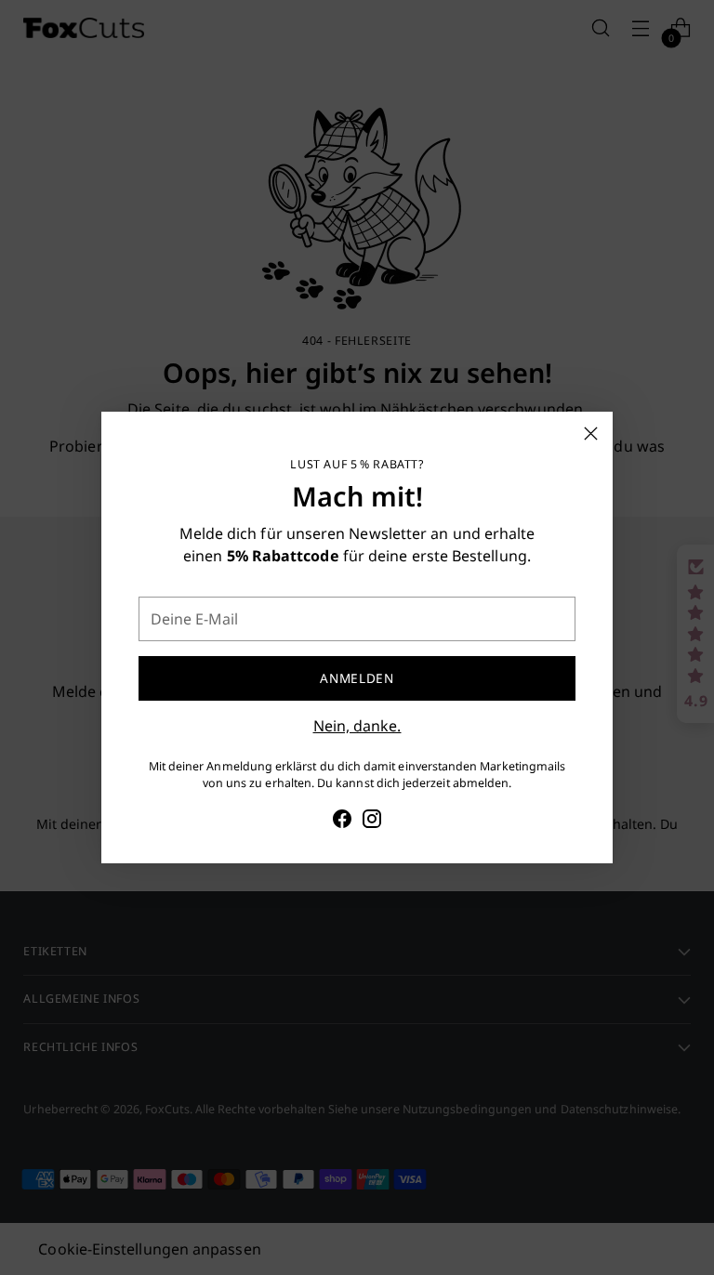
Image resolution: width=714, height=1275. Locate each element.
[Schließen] (590, 433)
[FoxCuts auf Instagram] (372, 821)
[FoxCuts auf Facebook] (342, 821)
